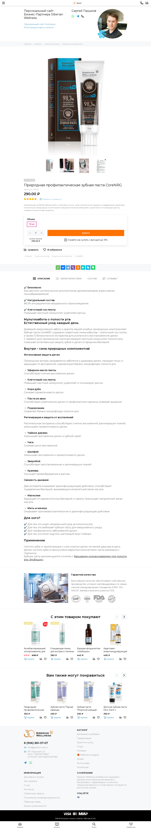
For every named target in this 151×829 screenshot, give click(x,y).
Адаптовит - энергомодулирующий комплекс (115, 650)
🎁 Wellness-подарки (88, 755)
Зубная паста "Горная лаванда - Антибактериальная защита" (61, 708)
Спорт (80, 746)
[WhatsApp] (58, 267)
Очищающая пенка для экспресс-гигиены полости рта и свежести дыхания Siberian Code (62, 650)
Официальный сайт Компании (39, 24)
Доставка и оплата (34, 777)
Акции (80, 759)
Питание (81, 750)
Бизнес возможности (35, 806)
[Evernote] (93, 267)
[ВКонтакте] (63, 267)
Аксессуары (83, 763)
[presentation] (117, 617)
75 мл (32, 224)
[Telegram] (68, 267)
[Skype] (88, 267)
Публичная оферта (34, 793)
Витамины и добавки (88, 734)
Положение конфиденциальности (42, 797)
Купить (86, 233)
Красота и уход (42, 256)
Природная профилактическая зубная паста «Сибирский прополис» (34, 708)
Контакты (29, 789)
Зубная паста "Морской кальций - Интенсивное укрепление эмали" (87, 708)
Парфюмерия (84, 738)
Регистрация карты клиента (39, 27)
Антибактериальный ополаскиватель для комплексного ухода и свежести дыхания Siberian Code (35, 650)
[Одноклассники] (78, 267)
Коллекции (83, 767)
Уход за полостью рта (62, 256)
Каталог (28, 256)
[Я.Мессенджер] (83, 267)
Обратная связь (32, 801)
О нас (27, 785)
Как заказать (30, 781)
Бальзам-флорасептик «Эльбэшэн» (88, 650)
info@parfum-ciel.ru (38, 747)
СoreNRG (79, 256)
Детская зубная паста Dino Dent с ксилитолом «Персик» (115, 708)
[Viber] (73, 267)
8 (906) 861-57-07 (36, 743)
